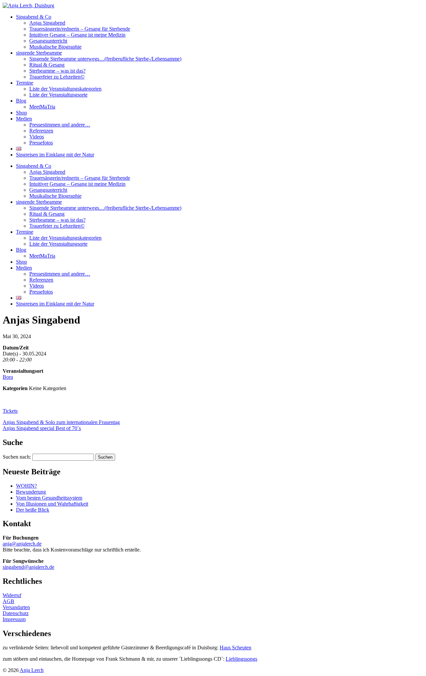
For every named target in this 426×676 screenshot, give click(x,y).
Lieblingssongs (241, 659)
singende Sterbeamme (39, 53)
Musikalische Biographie (55, 47)
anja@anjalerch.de (22, 544)
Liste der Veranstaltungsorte (58, 95)
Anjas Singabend (47, 23)
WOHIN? (26, 486)
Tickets (10, 411)
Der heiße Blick (32, 510)
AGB (8, 601)
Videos (36, 136)
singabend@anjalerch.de (28, 567)
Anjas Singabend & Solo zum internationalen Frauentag (61, 422)
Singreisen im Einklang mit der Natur (55, 154)
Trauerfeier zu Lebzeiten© (57, 77)
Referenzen (41, 130)
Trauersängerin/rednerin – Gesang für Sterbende (79, 29)
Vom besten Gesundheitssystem (49, 498)
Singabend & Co (33, 17)
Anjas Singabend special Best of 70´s (42, 428)
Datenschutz (16, 613)
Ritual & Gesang (47, 65)
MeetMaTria (42, 107)
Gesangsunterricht (48, 41)
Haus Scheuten (235, 647)
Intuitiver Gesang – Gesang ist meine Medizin (77, 35)
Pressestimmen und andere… (59, 124)
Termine (24, 83)
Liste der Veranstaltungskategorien (65, 89)
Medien (24, 118)
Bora (8, 377)
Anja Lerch (32, 670)
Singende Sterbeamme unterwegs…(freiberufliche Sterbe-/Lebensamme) (105, 59)
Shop (21, 112)
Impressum (14, 619)
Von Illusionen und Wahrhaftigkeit (52, 504)
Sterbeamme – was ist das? (57, 71)
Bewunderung (31, 492)
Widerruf (12, 595)
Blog (21, 101)
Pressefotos (41, 142)
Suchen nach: (17, 457)
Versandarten (16, 607)
